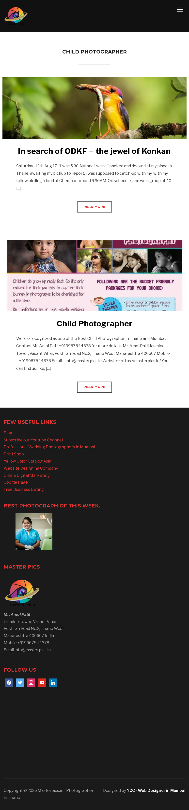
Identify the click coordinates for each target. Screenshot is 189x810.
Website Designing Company (31, 468)
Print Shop (14, 454)
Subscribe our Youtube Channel (33, 440)
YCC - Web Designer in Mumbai (156, 790)
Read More (94, 207)
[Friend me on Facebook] (9, 682)
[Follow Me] (20, 682)
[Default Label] (42, 682)
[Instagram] (31, 682)
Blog (8, 433)
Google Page (16, 482)
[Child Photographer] (94, 275)
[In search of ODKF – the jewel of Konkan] (94, 107)
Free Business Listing (24, 489)
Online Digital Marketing (27, 475)
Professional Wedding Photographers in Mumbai (49, 447)
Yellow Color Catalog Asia (27, 461)
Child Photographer (94, 323)
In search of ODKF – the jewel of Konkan (94, 151)
